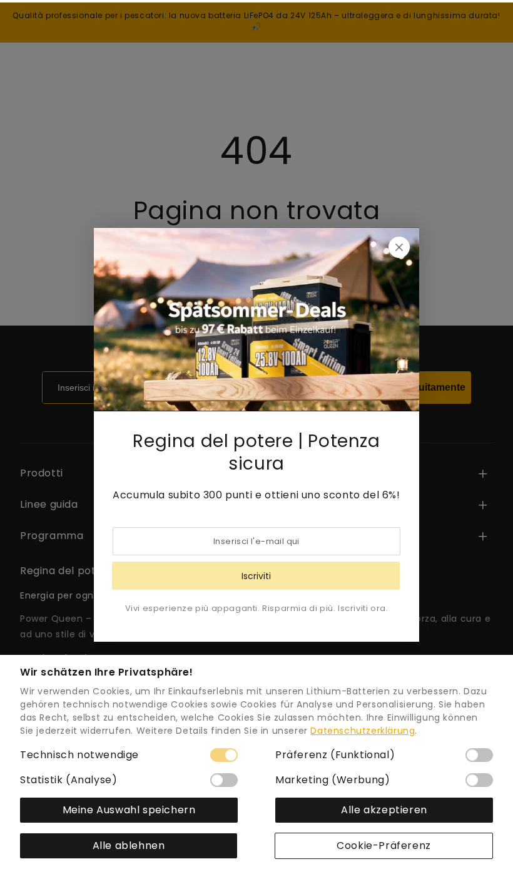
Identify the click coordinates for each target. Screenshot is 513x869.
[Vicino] (399, 247)
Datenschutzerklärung (362, 730)
